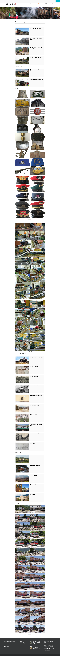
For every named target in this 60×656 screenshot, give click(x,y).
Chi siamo (35, 3)
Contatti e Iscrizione (52, 3)
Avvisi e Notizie (46, 3)
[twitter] (45, 650)
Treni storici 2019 (22, 642)
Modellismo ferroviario (22, 643)
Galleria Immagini (40, 3)
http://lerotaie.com (50, 646)
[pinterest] (49, 650)
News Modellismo (22, 644)
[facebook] (45, 648)
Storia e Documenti (22, 645)
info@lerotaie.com (50, 645)
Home (31, 3)
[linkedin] (47, 650)
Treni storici (21, 641)
